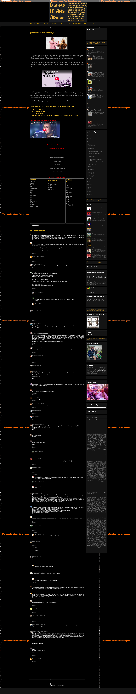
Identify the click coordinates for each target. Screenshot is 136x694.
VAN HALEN (104, 546)
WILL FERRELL (96, 548)
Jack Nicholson (97, 472)
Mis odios (101, 25)
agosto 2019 (91, 166)
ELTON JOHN (104, 452)
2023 (89, 138)
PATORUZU (95, 511)
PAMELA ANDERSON (90, 508)
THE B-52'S (103, 540)
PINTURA (92, 516)
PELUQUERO (102, 512)
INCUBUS (96, 470)
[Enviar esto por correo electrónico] (33, 225)
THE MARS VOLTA (94, 541)
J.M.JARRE (88, 472)
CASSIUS (102, 439)
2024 (89, 137)
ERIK (102, 454)
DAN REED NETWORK (99, 447)
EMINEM (95, 453)
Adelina (33, 600)
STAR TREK (93, 534)
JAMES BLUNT (94, 473)
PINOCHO (88, 516)
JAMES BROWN (99, 473)
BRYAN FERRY (104, 435)
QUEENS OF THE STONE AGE (101, 518)
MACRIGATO (96, 486)
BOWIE (100, 276)
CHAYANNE (98, 441)
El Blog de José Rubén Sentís (93, 94)
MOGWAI (92, 498)
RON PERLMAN (99, 526)
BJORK (100, 432)
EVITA (102, 455)
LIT (94, 483)
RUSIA (90, 527)
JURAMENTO (94, 56)
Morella (33, 586)
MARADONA (90, 278)
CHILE (95, 442)
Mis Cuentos (49, 25)
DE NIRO (90, 449)
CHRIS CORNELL (99, 442)
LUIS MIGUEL (99, 485)
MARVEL (101, 491)
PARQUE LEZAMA (102, 509)
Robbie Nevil (95, 524)
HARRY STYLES (94, 467)
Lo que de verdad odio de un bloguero (97, 207)
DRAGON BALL (95, 451)
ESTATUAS (89, 455)
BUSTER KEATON (90, 279)
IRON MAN (99, 471)
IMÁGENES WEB (90, 470)
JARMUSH (94, 474)
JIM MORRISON (89, 475)
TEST (96, 540)
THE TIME (104, 542)
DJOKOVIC (88, 451)
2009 (89, 191)
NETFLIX (93, 503)
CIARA (103, 442)
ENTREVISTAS (89, 454)
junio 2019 (91, 169)
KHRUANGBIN (102, 478)
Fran (33, 323)
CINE (105, 442)
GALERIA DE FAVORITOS (95, 461)
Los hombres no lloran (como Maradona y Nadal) (95, 160)
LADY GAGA (104, 480)
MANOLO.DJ (90, 300)
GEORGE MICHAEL (100, 463)
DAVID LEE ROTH (103, 448)
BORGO (88, 301)
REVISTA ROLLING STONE (100, 522)
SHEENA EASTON (89, 530)
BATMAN (103, 281)
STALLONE (89, 534)
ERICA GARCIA (99, 454)
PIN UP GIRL (99, 515)
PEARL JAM (96, 512)
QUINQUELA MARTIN (90, 519)
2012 (89, 187)
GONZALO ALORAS (103, 464)
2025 (89, 135)
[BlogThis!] (34, 225)
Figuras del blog (41, 23)
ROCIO (88, 372)
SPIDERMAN (100, 532)
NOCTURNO (93, 302)
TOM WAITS (104, 544)
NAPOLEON (98, 501)
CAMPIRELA (95, 437)
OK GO (95, 505)
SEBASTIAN (97, 529)
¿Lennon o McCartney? (92, 155)
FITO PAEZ (91, 280)
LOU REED (89, 485)
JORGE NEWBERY (92, 476)
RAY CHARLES (93, 520)
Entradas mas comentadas (65, 23)
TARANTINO (98, 539)
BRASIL (104, 434)
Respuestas (35, 290)
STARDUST (101, 534)
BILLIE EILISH (99, 431)
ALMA (105, 422)
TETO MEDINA (99, 540)
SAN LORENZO (102, 527)
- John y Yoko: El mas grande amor (57, 168)
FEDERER (104, 456)
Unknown (33, 658)
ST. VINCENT (104, 533)
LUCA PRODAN (94, 485)
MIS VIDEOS (104, 497)
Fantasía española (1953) (96, 80)
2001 (98, 419)
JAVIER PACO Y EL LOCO (36, 631)
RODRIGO (90, 526)
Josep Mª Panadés (35, 615)
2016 (89, 181)
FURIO (101, 460)
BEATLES (89, 428)
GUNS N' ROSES (99, 466)
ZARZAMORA (99, 302)
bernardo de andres (35, 256)
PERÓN (88, 514)
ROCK (100, 525)
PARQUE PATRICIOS (90, 510)
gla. (33, 608)
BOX (99, 434)
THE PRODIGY (100, 542)
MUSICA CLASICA (95, 500)
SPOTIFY (93, 533)
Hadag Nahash (104, 466)
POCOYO (88, 517)
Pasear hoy (93, 238)
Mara (33, 410)
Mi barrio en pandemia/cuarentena (97, 227)
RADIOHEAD (97, 519)
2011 (89, 188)
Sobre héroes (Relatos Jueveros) (96, 249)
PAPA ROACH (102, 508)
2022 (89, 139)
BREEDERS (88, 435)
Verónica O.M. (34, 403)
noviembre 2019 (91, 147)
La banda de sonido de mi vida (37, 25)
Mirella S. (34, 347)
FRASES (101, 459)
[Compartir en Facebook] (37, 225)
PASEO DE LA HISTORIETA (98, 510)
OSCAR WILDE (98, 506)
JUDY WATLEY (102, 476)
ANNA (33, 416)
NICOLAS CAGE (96, 503)
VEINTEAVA (89, 547)
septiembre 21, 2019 (37, 371)
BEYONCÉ (104, 430)
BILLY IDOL (89, 432)
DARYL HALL (95, 448)
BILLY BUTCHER (103, 431)
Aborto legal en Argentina (96, 217)
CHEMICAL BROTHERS (103, 441)
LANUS (94, 481)
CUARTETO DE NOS (90, 446)
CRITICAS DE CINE (102, 445)
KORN (98, 479)
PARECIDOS (97, 509)
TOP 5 (90, 25)
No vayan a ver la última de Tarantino (95, 163)
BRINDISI (91, 435)
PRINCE (89, 276)
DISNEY (104, 450)
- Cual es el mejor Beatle (56, 172)
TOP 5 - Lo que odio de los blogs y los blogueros (97, 213)
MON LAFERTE (100, 498)
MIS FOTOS (98, 497)
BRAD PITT (101, 434)
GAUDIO (92, 462)
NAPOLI (102, 501)
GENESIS (95, 462)
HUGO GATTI (104, 468)
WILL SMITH (101, 548)
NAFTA (94, 501)
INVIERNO (93, 471)
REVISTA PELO (93, 522)
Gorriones (93, 87)
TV (104, 545)
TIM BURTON (98, 543)
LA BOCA (100, 480)
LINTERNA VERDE (90, 483)
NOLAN (88, 505)
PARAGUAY (88, 509)
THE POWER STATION (94, 542)
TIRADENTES (102, 543)
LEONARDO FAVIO (93, 482)
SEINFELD (101, 529)
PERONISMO (92, 514)
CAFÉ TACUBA (99, 436)
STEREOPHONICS (91, 535)
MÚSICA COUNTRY (101, 500)
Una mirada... (34, 264)
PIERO (96, 515)
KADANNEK (100, 477)
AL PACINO (96, 421)
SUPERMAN (89, 538)
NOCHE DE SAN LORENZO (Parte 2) (98, 64)
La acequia (90, 86)
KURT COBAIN (89, 480)
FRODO (89, 299)
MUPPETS (104, 499)
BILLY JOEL (93, 432)
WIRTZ (92, 549)
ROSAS (103, 526)
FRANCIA (97, 459)
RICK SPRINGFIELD (93, 523)
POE (90, 517)
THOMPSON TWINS (90, 543)
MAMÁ (102, 369)
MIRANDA (93, 497)
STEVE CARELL (96, 535)
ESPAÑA (104, 454)
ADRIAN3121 (100, 300)
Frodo (33, 272)
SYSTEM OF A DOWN (100, 538)
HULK (88, 469)
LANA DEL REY (90, 481)
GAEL (88, 369)
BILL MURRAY (93, 431)
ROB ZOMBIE (91, 524)
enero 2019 (91, 176)
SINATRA (90, 531)
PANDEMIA (96, 508)
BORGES (90, 434)
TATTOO (102, 539)
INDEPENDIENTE (99, 470)
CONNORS (92, 444)
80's (99, 419)
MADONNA (104, 486)
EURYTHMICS (98, 455)
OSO (102, 506)
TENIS (105, 539)
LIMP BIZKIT (104, 482)
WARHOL (105, 547)
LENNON (98, 280)
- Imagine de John (57, 161)
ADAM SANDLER (98, 420)
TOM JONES (96, 544)
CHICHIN (103, 371)
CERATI (93, 440)
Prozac (36, 292)
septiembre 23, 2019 (42, 451)
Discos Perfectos (83, 25)
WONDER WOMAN (100, 549)
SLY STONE (100, 531)
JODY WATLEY (99, 475)
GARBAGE (104, 461)
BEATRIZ (33, 541)
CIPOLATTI (89, 443)
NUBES (91, 505)
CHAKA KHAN (97, 440)
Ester (33, 365)
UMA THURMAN (89, 546)
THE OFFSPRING (99, 541)
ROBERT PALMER (94, 525)
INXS (96, 471)
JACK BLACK (92, 472)
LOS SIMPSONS (99, 484)
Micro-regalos (90, 71)
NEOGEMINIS (95, 301)
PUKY (96, 373)
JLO (35, 303)
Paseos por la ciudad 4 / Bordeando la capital (96, 161)
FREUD (92, 460)
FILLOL (88, 458)
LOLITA (101, 483)
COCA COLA (93, 443)
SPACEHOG (94, 532)
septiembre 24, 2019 (38, 556)
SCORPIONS (93, 529)
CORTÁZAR (98, 281)
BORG (88, 434)
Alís (33, 371)
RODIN (88, 526)
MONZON (105, 498)
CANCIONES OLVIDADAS (91, 438)
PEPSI (105, 512)
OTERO (95, 370)
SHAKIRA (104, 529)
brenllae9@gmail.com (36, 355)
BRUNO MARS (100, 435)
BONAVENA (104, 433)
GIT (99, 464)
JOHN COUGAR (103, 475)
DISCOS (93, 450)
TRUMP (101, 545)
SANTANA (101, 528)
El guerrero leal (90, 103)
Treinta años (90, 50)
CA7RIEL (96, 436)
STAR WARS (98, 534)
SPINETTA (100, 278)
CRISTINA (95, 445)
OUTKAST (95, 507)
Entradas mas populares (90, 23)
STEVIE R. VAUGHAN (102, 535)
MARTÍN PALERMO (96, 491)
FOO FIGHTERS (89, 459)
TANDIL (91, 539)
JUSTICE (91, 477)
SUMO (96, 537)
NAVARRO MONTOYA (93, 502)
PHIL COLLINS (89, 515)
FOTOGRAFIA (94, 459)
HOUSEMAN (97, 468)
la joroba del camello (91, 55)
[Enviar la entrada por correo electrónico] (32, 225)
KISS (96, 479)
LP (91, 485)
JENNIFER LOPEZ (99, 474)
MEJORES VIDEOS (99, 493)
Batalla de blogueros (92, 156)
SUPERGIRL (99, 537)
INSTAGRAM (89, 471)
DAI (93, 447)
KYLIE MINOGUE (95, 480)
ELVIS (88, 453)
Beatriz (36, 549)
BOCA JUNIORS (96, 433)
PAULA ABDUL (92, 512)
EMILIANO (104, 372)
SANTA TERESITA (96, 528)
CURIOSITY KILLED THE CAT (101, 446)
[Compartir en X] (35, 225)
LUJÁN (102, 485)
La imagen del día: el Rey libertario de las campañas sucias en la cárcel (97, 96)
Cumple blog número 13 (92, 157)
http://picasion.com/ (90, 400)
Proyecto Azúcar (91, 49)
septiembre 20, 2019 (42, 256)
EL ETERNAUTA (99, 452)
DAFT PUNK (89, 447)
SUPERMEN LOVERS (94, 538)
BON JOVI (101, 433)
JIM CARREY (104, 474)
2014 (89, 184)
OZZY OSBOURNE (100, 507)
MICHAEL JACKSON (90, 281)
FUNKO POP (98, 460)
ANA (99, 371)
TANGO (94, 539)
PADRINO (91, 372)
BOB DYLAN (91, 433)
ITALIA (105, 471)
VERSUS (99, 547)
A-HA (88, 420)
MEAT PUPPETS (97, 492)
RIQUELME (102, 523)
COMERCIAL (101, 443)
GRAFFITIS (93, 465)
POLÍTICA (92, 517)
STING (94, 536)
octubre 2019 (91, 148)
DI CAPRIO (101, 449)
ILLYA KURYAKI (103, 469)
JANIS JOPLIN (89, 474)
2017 (89, 179)
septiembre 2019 (91, 149)
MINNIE (93, 373)
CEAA (91, 440)
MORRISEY (89, 499)
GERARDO (89, 373)
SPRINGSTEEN (98, 533)
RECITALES (97, 520)
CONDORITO (89, 444)
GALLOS (101, 461)
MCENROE (93, 492)
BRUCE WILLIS (95, 435)
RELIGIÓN (100, 521)
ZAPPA (105, 550)
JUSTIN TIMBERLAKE (95, 477)
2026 (89, 134)
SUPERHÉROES (103, 537)
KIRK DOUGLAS (93, 479)
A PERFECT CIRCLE (103, 419)
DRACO (92, 451)
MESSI (93, 282)
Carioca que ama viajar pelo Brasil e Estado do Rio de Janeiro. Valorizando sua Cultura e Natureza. (95, 110)
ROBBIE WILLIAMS (100, 524)
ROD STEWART (103, 525)
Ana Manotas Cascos (35, 624)
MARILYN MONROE (96, 490)
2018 (89, 178)
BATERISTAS (95, 427)
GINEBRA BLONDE (90, 464)
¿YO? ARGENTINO (92, 419)
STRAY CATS (89, 537)
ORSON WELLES (93, 506)
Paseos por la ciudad (60, 25)
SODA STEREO (104, 531)
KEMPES (99, 478)
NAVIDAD (99, 502)
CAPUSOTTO (104, 438)
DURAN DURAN (99, 451)
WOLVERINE (95, 549)
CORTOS (105, 444)
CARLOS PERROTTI (97, 439)
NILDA (101, 301)
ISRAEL (103, 471)
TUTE (103, 545)
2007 (89, 194)
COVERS (91, 445)
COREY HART (97, 444)
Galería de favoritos (52, 23)
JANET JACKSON (104, 473)
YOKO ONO (97, 550)
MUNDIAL (101, 499)
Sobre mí (32, 23)
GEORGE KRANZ (93, 463)
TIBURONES (94, 543)
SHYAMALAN (97, 530)
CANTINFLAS (99, 438)
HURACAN (95, 469)
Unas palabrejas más (91, 63)
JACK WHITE (102, 472)
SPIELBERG (104, 532)
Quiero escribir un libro (95, 254)
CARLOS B (92, 439)
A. (32, 397)
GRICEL (101, 368)
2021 (89, 141)
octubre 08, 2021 (38, 658)
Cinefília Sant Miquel (91, 79)
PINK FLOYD (104, 515)
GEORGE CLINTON (100, 462)
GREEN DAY (97, 465)
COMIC (104, 443)
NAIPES (96, 501)
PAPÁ (100, 370)
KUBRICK (104, 279)
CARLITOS (96, 369)
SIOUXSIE (92, 531)
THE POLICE (89, 542)
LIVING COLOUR (97, 483)
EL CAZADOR (92, 452)
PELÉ (99, 512)
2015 (89, 182)
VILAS (102, 547)
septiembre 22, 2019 (41, 303)
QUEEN (88, 282)
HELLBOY (98, 467)
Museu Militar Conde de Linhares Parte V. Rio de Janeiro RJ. (98, 113)
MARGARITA (90, 368)
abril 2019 (91, 172)
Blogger (79, 691)
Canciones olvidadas (71, 25)
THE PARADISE (104, 541)
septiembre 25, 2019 (41, 534)
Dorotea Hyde (34, 467)
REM (103, 521)
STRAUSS (105, 536)
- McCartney (57, 164)
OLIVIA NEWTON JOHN (102, 505)
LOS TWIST (104, 484)
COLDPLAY (96, 443)
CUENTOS (95, 446)
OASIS (93, 505)
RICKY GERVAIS (98, 523)
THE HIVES (90, 541)
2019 (89, 144)
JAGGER (90, 473)
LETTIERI (98, 482)
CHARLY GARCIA (93, 441)
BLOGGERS (104, 432)
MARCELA (90, 371)
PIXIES (99, 516)
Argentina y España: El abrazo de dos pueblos (98, 233)
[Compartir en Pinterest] (38, 225)
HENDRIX (102, 467)
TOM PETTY (100, 544)
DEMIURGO (99, 299)
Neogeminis (90, 120)
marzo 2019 (91, 173)
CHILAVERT (92, 442)
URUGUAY (94, 546)
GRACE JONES (89, 465)
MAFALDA (88, 487)
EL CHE (95, 452)
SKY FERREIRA (96, 531)
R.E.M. (94, 519)
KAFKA (103, 477)
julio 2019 (91, 167)
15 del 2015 (93, 243)
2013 (89, 185)
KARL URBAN (89, 478)
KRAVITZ (101, 283)
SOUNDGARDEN (89, 532)
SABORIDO (95, 527)
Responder (34, 239)
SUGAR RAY (93, 537)
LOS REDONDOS (94, 484)
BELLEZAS (89, 430)
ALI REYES (95, 422)
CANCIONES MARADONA (102, 437)
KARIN (105, 477)
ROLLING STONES (94, 526)
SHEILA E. (93, 530)
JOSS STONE (97, 476)
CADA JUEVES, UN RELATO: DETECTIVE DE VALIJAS (97, 121)
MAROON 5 (101, 490)
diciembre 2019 (91, 145)
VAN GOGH (99, 546)
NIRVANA (98, 282)
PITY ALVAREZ (96, 516)
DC (87, 449)
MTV (98, 499)
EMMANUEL (99, 453)
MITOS (88, 498)
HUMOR (91, 469)
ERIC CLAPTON (95, 454)
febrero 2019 (91, 175)
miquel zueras (34, 424)
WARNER (88, 548)
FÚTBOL (104, 460)
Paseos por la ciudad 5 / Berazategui (94, 153)
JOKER (88, 476)
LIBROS (101, 482)
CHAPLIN (98, 279)
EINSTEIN (88, 452)
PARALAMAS (92, 509)
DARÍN (92, 448)
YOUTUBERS (101, 550)
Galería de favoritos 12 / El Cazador (94, 164)
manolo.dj (36, 451)
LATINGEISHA (98, 481)
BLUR (88, 433)
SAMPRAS (98, 527)
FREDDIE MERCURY (94, 283)
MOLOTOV (95, 498)
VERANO (96, 547)
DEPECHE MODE (97, 449)
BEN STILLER (94, 430)
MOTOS (92, 499)
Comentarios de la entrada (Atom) (59, 685)
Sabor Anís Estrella (91, 103)
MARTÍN (104, 370)
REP (90, 522)
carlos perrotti (34, 332)
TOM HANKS (92, 544)
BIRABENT (97, 432)
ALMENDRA (96, 372)
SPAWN (97, 532)
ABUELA (95, 371)
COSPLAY (88, 445)
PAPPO (105, 508)
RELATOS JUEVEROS (94, 521)
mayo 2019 (91, 170)
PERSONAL (98, 514)
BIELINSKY (89, 431)
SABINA (93, 527)
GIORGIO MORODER (96, 464)
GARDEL (88, 462)
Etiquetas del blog (77, 23)
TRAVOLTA (94, 545)
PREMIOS (95, 517)
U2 (105, 545)
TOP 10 (95, 25)
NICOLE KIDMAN (101, 503)
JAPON (92, 474)
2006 (89, 195)
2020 (89, 142)
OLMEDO (88, 506)
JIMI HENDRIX (94, 475)
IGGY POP (99, 469)
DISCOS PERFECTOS (99, 450)
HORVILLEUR (92, 468)
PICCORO (93, 515)
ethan (33, 458)
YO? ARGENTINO (92, 550)
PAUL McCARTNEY (100, 511)
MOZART (95, 499)
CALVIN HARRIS (90, 437)
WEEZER (91, 548)
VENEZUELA (92, 547)
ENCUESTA (104, 453)
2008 (89, 193)
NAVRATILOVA (104, 502)
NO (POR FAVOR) (98, 504)
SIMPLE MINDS (101, 530)
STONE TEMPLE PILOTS (99, 536)
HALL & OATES (89, 467)
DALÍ (95, 447)
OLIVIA (101, 372)
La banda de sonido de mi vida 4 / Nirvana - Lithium (95, 152)
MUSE (91, 500)
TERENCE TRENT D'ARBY (91, 540)
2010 (89, 190)
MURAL (88, 500)
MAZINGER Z (89, 492)
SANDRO (92, 528)
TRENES (97, 545)
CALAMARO (92, 284)
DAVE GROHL (99, 448)
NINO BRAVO (89, 504)
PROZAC (91, 518)
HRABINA (100, 468)
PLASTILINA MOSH (103, 516)
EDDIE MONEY (104, 451)
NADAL (103, 280)
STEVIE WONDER (90, 536)
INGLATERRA (104, 470)
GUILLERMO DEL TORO (93, 466)
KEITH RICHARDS (94, 478)
